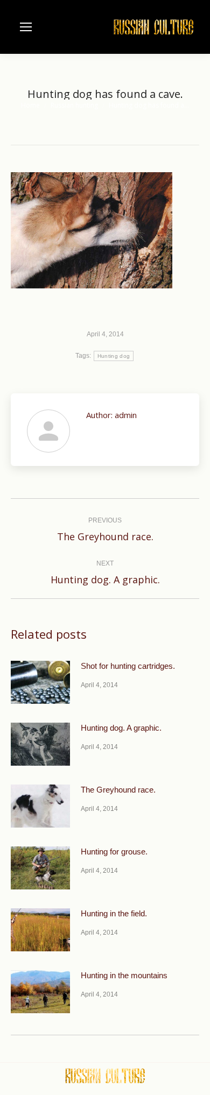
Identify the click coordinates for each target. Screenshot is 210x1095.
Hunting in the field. (114, 913)
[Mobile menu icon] (26, 27)
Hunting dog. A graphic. (121, 727)
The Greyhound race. (118, 789)
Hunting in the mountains (124, 975)
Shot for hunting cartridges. (128, 665)
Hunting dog (113, 356)
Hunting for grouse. (114, 851)
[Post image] (40, 682)
